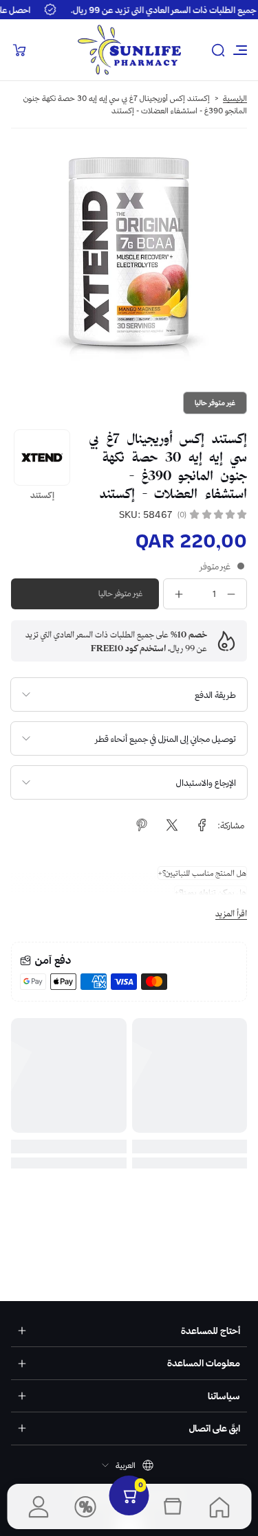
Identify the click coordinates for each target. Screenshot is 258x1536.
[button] (218, 50)
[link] (202, 825)
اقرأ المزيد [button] (231, 912)
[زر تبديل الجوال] (238, 50)
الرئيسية (235, 98)
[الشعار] (129, 50)
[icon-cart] (19, 50)
